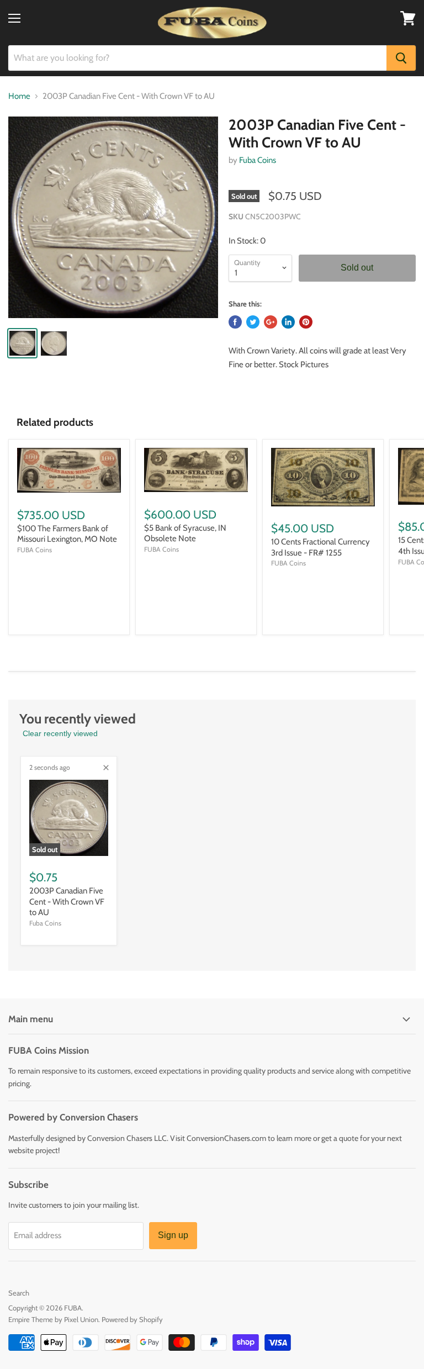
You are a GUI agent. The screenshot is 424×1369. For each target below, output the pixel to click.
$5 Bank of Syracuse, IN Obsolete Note (185, 533)
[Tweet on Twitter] (252, 322)
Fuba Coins (257, 160)
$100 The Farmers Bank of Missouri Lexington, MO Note (67, 534)
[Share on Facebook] (235, 322)
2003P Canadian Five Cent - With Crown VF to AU (66, 901)
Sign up (173, 1235)
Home (19, 96)
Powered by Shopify (132, 1319)
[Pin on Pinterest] (305, 322)
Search (18, 1292)
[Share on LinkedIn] (288, 322)
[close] (106, 767)
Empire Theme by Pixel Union (53, 1319)
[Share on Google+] (270, 322)
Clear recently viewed (60, 733)
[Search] (401, 58)
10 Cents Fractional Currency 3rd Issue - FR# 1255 (320, 547)
